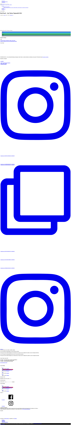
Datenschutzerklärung (5, 1)
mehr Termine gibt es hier (3, 362)
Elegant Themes (7, 418)
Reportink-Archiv (2, 378)
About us (3, 9)
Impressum (3, 421)
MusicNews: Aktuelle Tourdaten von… (7, 370)
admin (5, 15)
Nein (35, 423)
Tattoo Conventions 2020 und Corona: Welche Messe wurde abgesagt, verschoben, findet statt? (16, 7)
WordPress (15, 418)
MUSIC (3, 8)
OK (33, 423)
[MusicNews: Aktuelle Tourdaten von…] (7, 369)
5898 (2, 374)
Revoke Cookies (2, 424)
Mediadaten (3, 2)
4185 (2, 372)
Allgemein (11, 15)
